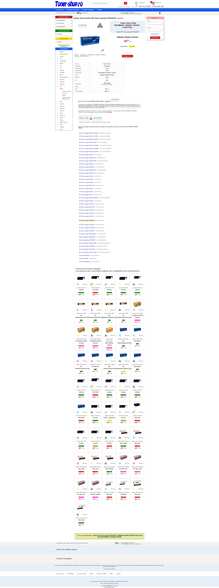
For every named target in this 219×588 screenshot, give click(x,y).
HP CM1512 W (100, 173)
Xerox (61, 129)
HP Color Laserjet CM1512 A (87, 164)
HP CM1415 (98, 154)
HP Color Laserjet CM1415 (86, 154)
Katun (61, 75)
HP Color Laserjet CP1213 (86, 179)
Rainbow (62, 108)
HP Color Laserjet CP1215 (86, 188)
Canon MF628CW (101, 240)
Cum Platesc (70, 573)
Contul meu (142, 2)
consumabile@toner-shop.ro (109, 585)
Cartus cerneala (66, 91)
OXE (61, 101)
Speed (61, 120)
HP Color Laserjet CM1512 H (87, 167)
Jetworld (62, 72)
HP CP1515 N (99, 210)
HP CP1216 (98, 191)
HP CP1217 (98, 194)
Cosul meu (158, 2)
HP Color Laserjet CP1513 (86, 201)
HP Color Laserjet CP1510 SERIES (88, 197)
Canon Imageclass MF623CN (87, 237)
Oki (61, 86)
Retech (62, 110)
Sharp (61, 117)
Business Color (64, 54)
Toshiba (62, 127)
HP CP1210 (98, 176)
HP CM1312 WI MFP (105, 151)
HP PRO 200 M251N (102, 246)
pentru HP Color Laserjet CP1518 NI (79, 13)
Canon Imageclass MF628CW (87, 240)
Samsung (62, 115)
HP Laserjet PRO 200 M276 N (87, 249)
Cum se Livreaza (81, 573)
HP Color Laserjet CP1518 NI (87, 220)
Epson (61, 63)
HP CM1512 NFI (101, 170)
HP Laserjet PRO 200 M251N (87, 246)
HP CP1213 (98, 179)
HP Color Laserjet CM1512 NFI (87, 170)
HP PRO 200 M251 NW (103, 243)
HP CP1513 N (99, 204)
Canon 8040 (93, 258)
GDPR (91, 573)
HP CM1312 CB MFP (105, 133)
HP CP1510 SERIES (104, 197)
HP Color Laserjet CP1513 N (87, 204)
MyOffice (62, 84)
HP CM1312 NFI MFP (106, 145)
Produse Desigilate (88, 10)
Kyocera (62, 79)
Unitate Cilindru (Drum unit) (66, 98)
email (148, 21)
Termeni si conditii (101, 573)
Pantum (62, 104)
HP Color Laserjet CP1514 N (87, 207)
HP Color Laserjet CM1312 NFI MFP (89, 145)
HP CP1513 (98, 201)
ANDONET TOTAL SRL (122, 581)
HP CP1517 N (99, 216)
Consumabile (59, 13)
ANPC (111, 573)
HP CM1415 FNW (103, 160)
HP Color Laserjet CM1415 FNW (88, 160)
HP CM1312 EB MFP (105, 139)
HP (60, 68)
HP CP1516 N (99, 213)
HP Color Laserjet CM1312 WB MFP (89, 148)
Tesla (61, 124)
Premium (62, 106)
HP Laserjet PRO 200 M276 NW (88, 252)
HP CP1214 (98, 182)
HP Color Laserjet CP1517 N (87, 216)
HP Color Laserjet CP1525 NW (87, 234)
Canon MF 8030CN (84, 255)
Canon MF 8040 (83, 258)
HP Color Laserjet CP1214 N (87, 185)
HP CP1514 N (99, 207)
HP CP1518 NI (100, 220)
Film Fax (64, 93)
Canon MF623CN (101, 237)
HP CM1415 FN (101, 157)
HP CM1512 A (99, 164)
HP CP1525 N (99, 230)
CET (61, 58)
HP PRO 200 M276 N (102, 249)
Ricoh (61, 113)
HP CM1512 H (100, 167)
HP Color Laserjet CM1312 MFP (88, 142)
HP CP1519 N (99, 224)
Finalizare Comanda (72, 10)
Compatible (63, 61)
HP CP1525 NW (101, 234)
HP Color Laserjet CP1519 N (87, 224)
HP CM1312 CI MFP (104, 136)
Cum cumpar (59, 573)
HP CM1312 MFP (102, 142)
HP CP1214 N (99, 185)
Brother (62, 51)
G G (61, 65)
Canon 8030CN (95, 255)
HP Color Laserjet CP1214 (86, 182)
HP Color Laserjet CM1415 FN (87, 157)
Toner (68, 13)
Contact (99, 10)
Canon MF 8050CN (84, 261)
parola (149, 27)
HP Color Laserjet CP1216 (86, 191)
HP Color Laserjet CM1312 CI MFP (88, 136)
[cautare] (125, 3)
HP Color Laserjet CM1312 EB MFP (89, 139)
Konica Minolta (64, 77)
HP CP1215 (98, 188)
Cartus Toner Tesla (137, 315)
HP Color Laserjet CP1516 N (87, 213)
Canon (61, 56)
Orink (64, 13)
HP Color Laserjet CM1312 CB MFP (89, 133)
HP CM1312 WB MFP (106, 148)
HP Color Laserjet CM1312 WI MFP (89, 151)
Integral (62, 70)
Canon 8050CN (95, 261)
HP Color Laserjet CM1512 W (87, 173)
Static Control (63, 122)
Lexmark (62, 81)
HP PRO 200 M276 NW (103, 252)
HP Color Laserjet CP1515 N (87, 210)
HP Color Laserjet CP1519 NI (87, 227)
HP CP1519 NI (100, 227)
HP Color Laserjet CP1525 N (87, 230)
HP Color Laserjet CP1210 (86, 176)
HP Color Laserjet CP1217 (86, 194)
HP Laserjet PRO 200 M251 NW (88, 243)
